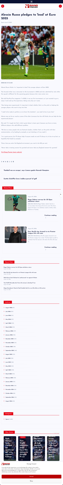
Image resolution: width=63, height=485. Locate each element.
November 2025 (10, 342)
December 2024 (10, 385)
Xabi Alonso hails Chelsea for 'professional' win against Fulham (20, 277)
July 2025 (8, 358)
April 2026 (8, 323)
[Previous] (55, 432)
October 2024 (9, 393)
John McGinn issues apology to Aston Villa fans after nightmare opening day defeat (53, 445)
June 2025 (8, 362)
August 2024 (9, 401)
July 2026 (8, 311)
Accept (32, 476)
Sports (3, 22)
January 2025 (9, 381)
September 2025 (10, 350)
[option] (10, 448)
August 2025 (9, 354)
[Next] (58, 432)
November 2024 (10, 389)
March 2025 (9, 373)
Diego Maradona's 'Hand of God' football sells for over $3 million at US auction (25, 288)
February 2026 (9, 331)
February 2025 (9, 377)
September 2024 (10, 397)
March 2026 (9, 327)
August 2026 (9, 307)
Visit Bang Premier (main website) (11, 152)
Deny (31, 481)
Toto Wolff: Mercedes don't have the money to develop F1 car (20, 282)
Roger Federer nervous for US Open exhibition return (18, 267)
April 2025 (8, 370)
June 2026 (8, 315)
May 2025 (8, 366)
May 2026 (8, 319)
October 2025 (9, 346)
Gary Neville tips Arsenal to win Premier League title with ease (20, 272)
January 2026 (9, 335)
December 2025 (10, 338)
